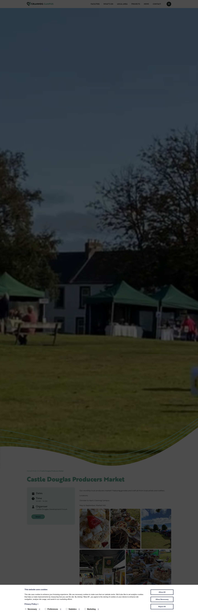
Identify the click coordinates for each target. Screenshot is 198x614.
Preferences (52, 609)
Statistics (73, 609)
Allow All (162, 592)
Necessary (32, 609)
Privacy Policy (31, 604)
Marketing (91, 609)
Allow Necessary (162, 599)
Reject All (162, 606)
